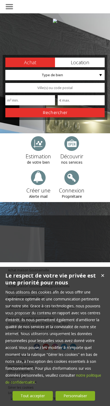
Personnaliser (75, 395)
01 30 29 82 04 (55, 6)
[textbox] (55, 88)
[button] (30, 62)
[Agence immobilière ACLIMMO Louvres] (55, 21)
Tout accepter (33, 395)
